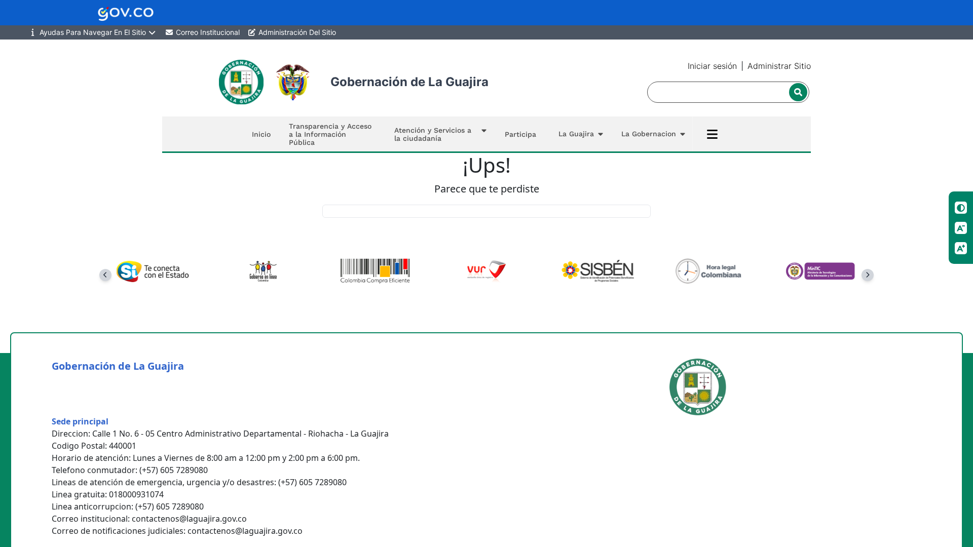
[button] (438, 133)
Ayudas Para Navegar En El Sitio (93, 32)
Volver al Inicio (486, 211)
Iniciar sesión (712, 66)
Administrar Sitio (779, 66)
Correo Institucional (207, 32)
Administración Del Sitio (296, 32)
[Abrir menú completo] (712, 134)
